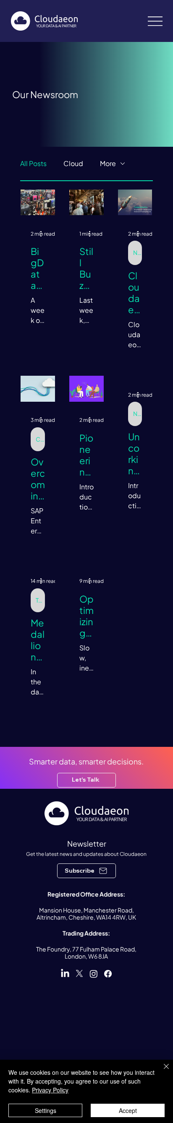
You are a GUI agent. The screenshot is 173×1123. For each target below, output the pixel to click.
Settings (45, 1110)
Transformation (40, 600)
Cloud (73, 163)
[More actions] (44, 234)
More (108, 163)
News (137, 252)
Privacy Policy (50, 1090)
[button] (86, 870)
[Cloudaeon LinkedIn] (65, 974)
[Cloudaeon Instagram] (94, 974)
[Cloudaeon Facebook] (108, 974)
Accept (128, 1110)
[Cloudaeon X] (79, 974)
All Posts (33, 163)
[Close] (161, 1071)
